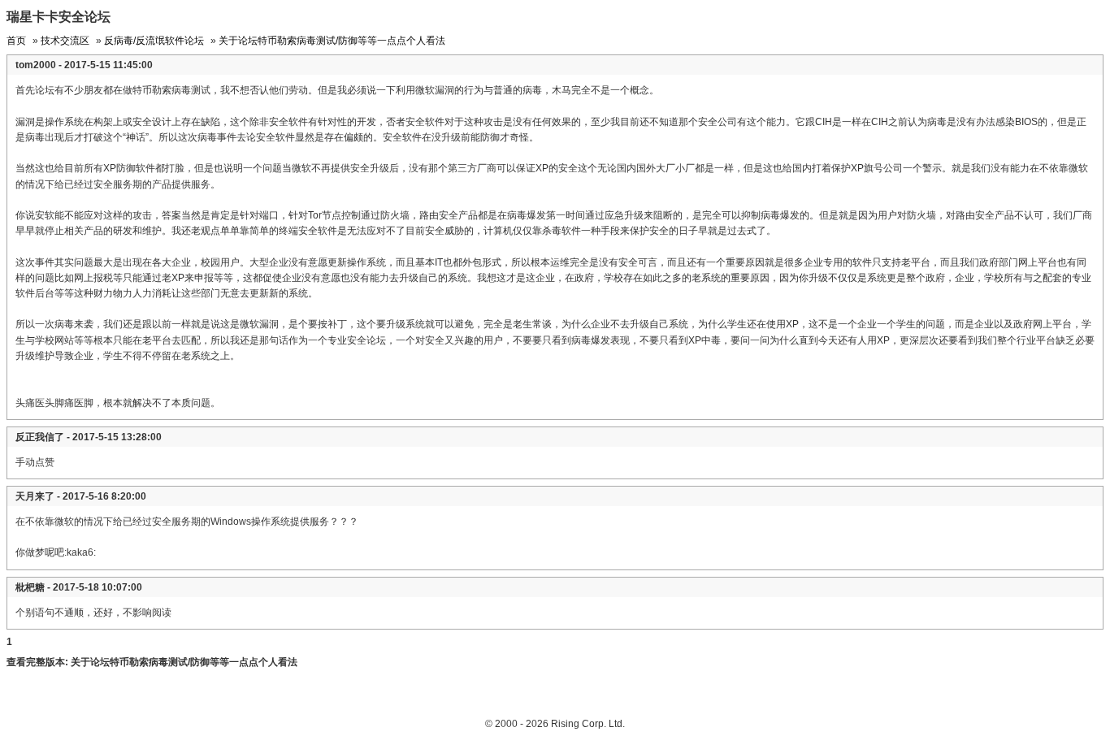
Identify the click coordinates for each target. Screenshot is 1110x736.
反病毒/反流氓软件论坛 (154, 40)
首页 (16, 40)
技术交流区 (65, 40)
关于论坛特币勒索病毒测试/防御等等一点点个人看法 (332, 40)
